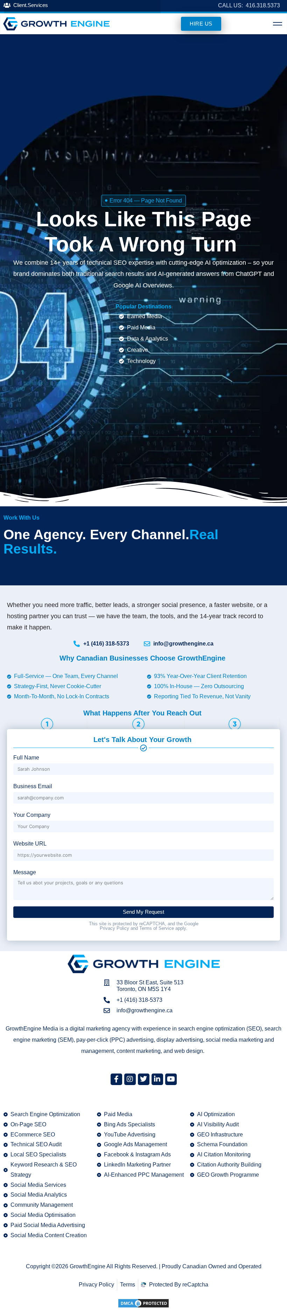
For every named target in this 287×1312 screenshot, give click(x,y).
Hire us (201, 24)
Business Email (32, 786)
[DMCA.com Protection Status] (143, 1303)
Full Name (26, 758)
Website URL (30, 844)
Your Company (31, 815)
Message (24, 872)
